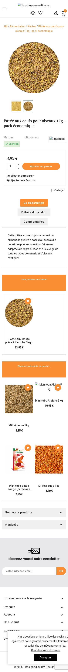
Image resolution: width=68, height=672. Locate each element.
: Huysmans (32, 137)
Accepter (45, 657)
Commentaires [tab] (34, 221)
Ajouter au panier (41, 166)
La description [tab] (34, 203)
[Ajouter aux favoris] (28, 301)
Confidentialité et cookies (45, 650)
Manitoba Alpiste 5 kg (49, 400)
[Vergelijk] (33, 12)
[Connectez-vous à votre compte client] (55, 12)
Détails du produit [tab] (33, 212)
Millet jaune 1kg (19, 425)
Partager (59, 190)
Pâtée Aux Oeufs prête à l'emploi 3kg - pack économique (19, 341)
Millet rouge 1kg (49, 485)
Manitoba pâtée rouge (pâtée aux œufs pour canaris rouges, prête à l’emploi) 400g (19, 487)
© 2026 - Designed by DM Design (34, 666)
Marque (8, 137)
